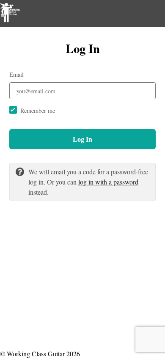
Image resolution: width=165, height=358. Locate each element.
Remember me (37, 110)
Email (16, 74)
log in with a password (108, 181)
